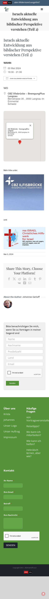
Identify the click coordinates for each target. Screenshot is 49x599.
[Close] (30, 125)
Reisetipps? (32, 426)
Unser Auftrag (12, 431)
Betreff (8, 504)
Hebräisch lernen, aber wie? (33, 453)
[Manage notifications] (43, 594)
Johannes (9, 419)
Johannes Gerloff (31, 297)
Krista (7, 414)
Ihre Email (9, 492)
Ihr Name (9, 481)
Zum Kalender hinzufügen (20, 78)
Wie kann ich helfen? (33, 442)
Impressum (10, 437)
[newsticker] (7, 7)
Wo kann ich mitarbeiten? (33, 433)
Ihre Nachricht (11, 515)
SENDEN (10, 545)
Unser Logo (10, 425)
